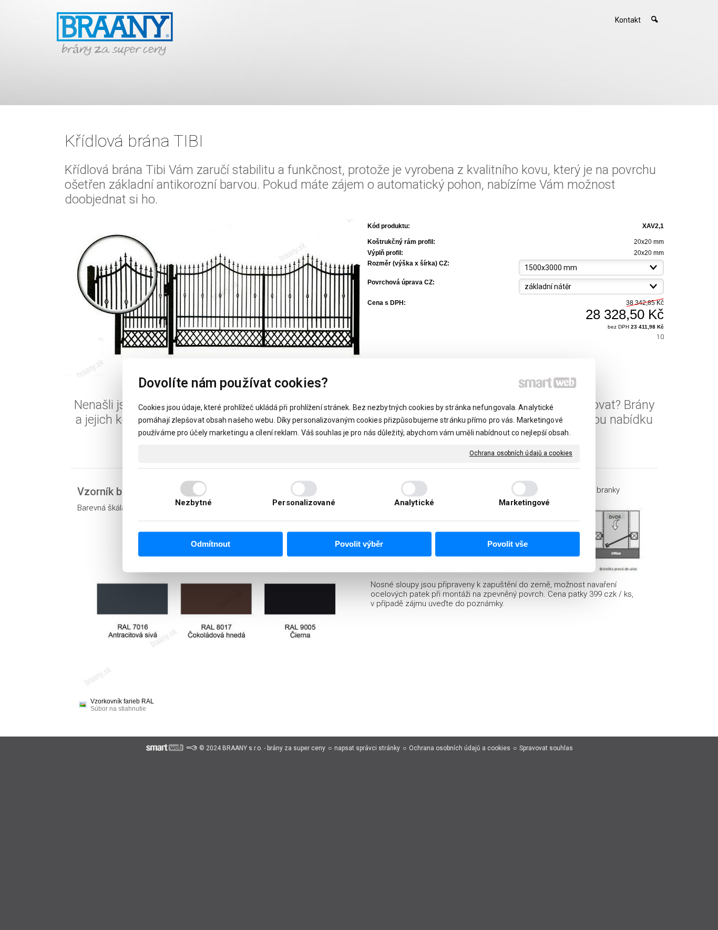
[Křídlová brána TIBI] (213, 299)
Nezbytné (193, 502)
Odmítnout (210, 544)
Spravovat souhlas (546, 748)
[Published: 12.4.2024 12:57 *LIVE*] (191, 748)
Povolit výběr (359, 544)
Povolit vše (507, 544)
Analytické (414, 502)
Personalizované (303, 502)
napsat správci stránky (367, 748)
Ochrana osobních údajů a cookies (520, 453)
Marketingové (524, 502)
